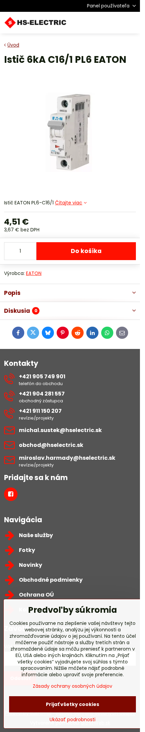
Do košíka (86, 251)
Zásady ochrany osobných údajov (72, 686)
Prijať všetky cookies (72, 704)
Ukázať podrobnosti (72, 719)
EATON (33, 273)
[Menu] (132, 22)
